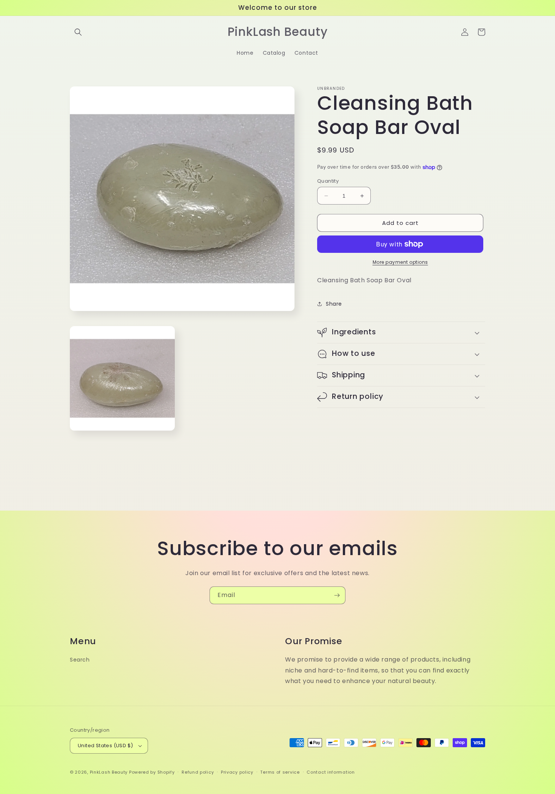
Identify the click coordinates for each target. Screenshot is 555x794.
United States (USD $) (105, 745)
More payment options (400, 262)
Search (80, 659)
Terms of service (279, 772)
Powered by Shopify (152, 772)
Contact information (331, 772)
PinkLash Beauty (109, 772)
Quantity (328, 181)
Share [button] (334, 304)
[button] (78, 32)
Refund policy (198, 772)
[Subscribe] (336, 595)
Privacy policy (237, 772)
